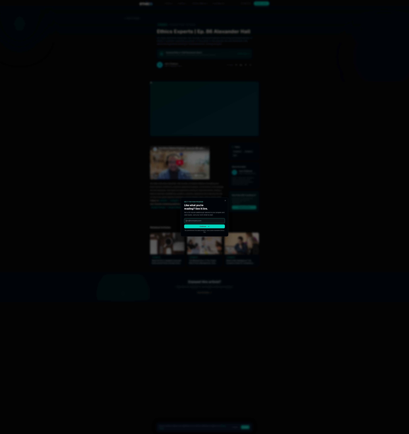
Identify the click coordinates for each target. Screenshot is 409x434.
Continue (203, 226)
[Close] (225, 200)
